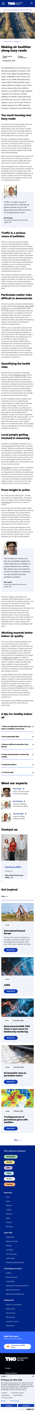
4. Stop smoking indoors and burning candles (15, 756)
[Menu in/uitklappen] (3, 4)
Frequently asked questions (15, 1262)
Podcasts (9, 1214)
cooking (19, 686)
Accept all (9, 1405)
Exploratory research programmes (17, 1286)
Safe (8, 1168)
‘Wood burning (6, 468)
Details (3, 1401)
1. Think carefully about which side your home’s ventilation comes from (16, 728)
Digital (9, 1173)
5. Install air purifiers (9, 764)
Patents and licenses (13, 1290)
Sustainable (11, 1157)
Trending (9, 1222)
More (16, 1140)
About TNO (8, 1233)
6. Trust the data (7, 772)
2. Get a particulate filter (10, 737)
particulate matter (20, 375)
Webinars (9, 1205)
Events (8, 1201)
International (10, 1326)
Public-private (10, 1309)
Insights (8, 1210)
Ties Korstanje (18, 814)
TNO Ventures (10, 1317)
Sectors (9, 1179)
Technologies (10, 1281)
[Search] (32, 3)
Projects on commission (14, 1305)
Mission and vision (12, 1241)
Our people (9, 1250)
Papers (8, 1218)
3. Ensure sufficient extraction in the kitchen (14, 746)
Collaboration (9, 1300)
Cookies (8, 1368)
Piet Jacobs (17, 789)
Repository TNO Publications (15, 1294)
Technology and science (13, 1268)
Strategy (8, 1245)
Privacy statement (11, 1373)
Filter (3, 896)
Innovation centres (12, 1321)
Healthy (9, 1162)
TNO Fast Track (10, 1313)
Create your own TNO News (18, 1346)
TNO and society (11, 1254)
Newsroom (8, 1193)
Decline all (26, 1405)
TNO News (9, 1227)
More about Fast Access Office (14, 876)
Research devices (12, 1277)
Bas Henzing (17, 801)
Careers (10, 1184)
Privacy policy (14, 1401)
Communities (10, 1258)
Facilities (8, 1273)
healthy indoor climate (10, 657)
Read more (11, 950)
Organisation (10, 1237)
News (8, 1197)
